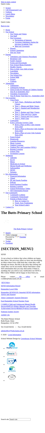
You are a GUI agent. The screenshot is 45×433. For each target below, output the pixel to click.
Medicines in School (17, 164)
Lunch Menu (10, 14)
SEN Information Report (19, 191)
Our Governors (15, 38)
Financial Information (18, 176)
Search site (5, 419)
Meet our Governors (22, 46)
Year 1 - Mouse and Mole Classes (27, 106)
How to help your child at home (21, 69)
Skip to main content (8, 2)
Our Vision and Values (18, 34)
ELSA (12, 160)
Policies (13, 182)
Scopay (8, 8)
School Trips (14, 151)
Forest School (15, 137)
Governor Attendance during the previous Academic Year (26, 43)
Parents (8, 55)
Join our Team (15, 52)
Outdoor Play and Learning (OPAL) (23, 147)
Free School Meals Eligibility (20, 65)
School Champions (17, 50)
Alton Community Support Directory (14, 298)
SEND (12, 170)
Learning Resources (17, 141)
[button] (10, 22)
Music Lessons (15, 143)
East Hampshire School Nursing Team (15, 301)
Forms (8, 18)
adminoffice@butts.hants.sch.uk (12, 331)
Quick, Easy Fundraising (24, 203)
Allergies (13, 158)
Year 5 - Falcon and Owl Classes (27, 116)
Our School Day (16, 75)
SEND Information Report (10, 286)
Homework (14, 139)
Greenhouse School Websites (31, 339)
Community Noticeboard (19, 197)
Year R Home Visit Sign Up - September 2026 (27, 96)
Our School (10, 32)
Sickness (13, 172)
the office (22, 277)
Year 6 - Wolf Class (22, 118)
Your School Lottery (22, 205)
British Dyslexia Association (27, 308)
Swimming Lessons (17, 153)
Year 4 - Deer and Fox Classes (26, 114)
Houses (13, 48)
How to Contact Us (22, 201)
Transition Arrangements (19, 94)
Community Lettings (17, 195)
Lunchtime (14, 71)
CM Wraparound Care (14, 10)
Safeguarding (15, 168)
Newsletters (10, 16)
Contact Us (10, 207)
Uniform (9, 12)
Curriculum (14, 121)
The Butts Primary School (23, 229)
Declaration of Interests (23, 40)
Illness (12, 162)
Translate (22, 237)
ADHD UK (5, 315)
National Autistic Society (10, 312)
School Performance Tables (20, 189)
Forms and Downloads (18, 63)
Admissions (10, 83)
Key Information (12, 174)
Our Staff (13, 36)
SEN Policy (5, 283)
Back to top (5, 26)
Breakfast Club (15, 59)
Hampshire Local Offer (9, 289)
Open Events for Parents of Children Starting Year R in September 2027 (26, 91)
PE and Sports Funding (18, 180)
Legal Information (14, 335)
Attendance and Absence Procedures (23, 57)
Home (8, 30)
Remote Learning (16, 149)
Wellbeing (9, 156)
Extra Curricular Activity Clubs (21, 123)
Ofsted (12, 178)
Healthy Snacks (16, 67)
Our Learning (10, 98)
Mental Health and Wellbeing (21, 166)
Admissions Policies (17, 88)
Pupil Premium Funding (19, 184)
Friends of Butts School (18, 199)
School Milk (14, 77)
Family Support (15, 61)
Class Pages (14, 100)
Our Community (12, 193)
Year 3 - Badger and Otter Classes (27, 112)
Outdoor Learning (16, 145)
